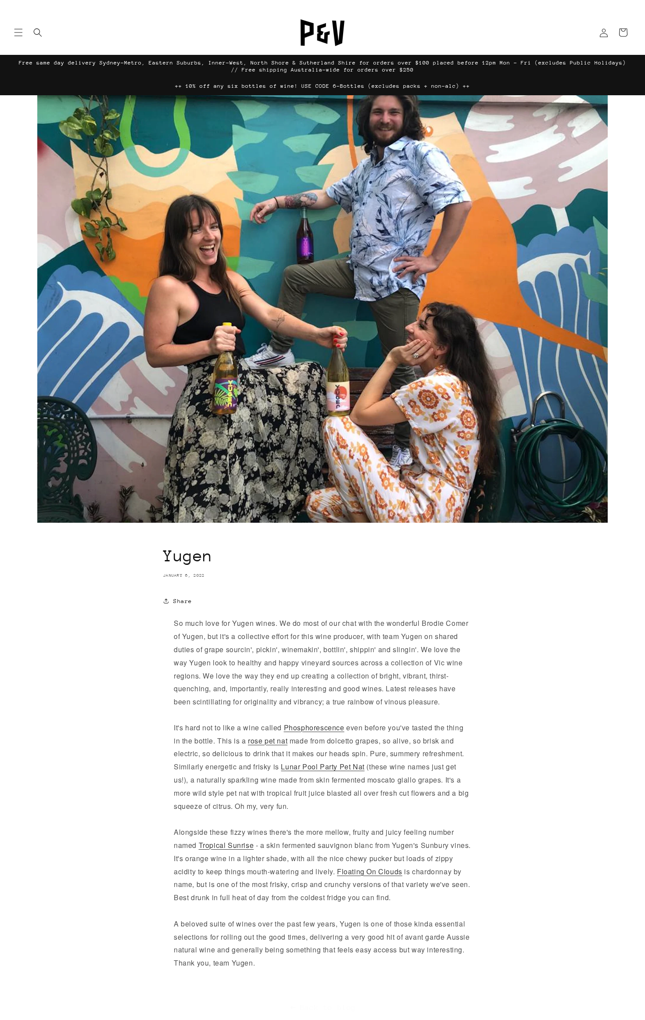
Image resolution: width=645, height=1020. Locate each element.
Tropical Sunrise (226, 845)
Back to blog (328, 1007)
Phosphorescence (314, 727)
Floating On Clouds (369, 871)
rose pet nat (267, 740)
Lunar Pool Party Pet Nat (322, 766)
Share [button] (182, 601)
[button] (18, 32)
